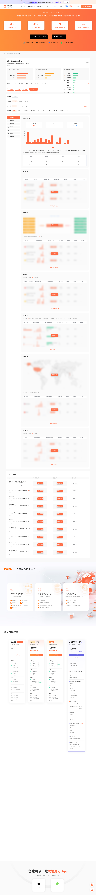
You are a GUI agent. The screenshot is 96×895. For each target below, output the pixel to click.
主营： (8, 83)
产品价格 (47, 6)
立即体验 (66, 2)
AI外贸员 (23, 6)
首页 (18, 6)
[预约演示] (92, 890)
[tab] (13, 117)
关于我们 (60, 6)
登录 (78, 6)
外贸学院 (54, 6)
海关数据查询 (10, 53)
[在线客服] (92, 885)
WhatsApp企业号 (31, 6)
